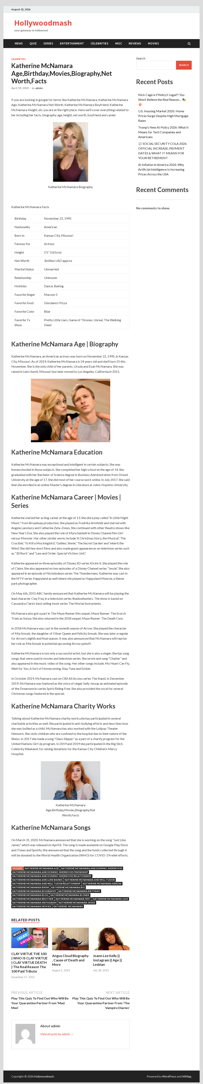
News (19, 43)
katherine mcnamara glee (110, 898)
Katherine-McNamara (68, 906)
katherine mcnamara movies (31, 906)
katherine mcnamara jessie (76, 902)
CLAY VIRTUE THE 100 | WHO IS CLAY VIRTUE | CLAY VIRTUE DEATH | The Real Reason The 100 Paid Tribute (29, 962)
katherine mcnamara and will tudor (90, 879)
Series (48, 43)
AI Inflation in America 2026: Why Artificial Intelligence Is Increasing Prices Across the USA (161, 169)
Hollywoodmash (43, 23)
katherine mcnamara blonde (69, 895)
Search (140, 58)
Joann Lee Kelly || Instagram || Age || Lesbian (107, 960)
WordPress (169, 1076)
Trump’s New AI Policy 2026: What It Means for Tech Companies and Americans (163, 132)
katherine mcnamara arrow (102, 883)
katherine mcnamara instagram (34, 902)
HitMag (186, 1076)
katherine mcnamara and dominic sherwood (91, 868)
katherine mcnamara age (42, 868)
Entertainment (72, 43)
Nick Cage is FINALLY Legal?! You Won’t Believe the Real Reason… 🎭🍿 (162, 99)
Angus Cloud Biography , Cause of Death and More (70, 960)
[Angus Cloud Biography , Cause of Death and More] (70, 951)
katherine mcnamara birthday (79, 891)
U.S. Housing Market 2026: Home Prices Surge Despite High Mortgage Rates (163, 115)
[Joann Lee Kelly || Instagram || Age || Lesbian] (111, 951)
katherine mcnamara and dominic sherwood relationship (51, 876)
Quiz (33, 43)
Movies (153, 43)
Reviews (135, 43)
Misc (118, 43)
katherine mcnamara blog (30, 895)
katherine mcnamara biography (34, 891)
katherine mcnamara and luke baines (37, 879)
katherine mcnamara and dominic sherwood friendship (50, 872)
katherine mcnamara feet (73, 898)
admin (39, 88)
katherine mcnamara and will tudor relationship (46, 883)
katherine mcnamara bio (68, 887)
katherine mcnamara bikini (30, 887)
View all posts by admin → (57, 1034)
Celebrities (99, 43)
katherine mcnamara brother (32, 898)
